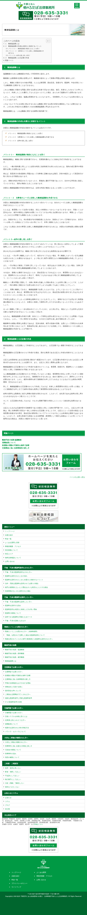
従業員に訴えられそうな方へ (15, 720)
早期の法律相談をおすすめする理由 (17, 683)
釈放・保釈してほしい (13, 772)
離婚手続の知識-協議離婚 (11, 440)
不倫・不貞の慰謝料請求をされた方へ (18, 572)
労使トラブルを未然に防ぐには (16, 716)
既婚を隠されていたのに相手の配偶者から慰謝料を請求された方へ (29, 639)
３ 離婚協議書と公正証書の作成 (17, 58)
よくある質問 (41, 872)
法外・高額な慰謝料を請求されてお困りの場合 (21, 583)
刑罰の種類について (12, 757)
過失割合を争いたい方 (13, 690)
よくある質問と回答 (12, 542)
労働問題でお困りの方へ (14, 712)
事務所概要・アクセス (13, 546)
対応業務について (11, 550)
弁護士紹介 (9, 535)
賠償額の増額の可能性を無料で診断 (15, 445)
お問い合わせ (10, 561)
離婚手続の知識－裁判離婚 (14, 657)
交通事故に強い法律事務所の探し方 (15, 448)
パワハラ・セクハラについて (15, 731)
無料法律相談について (13, 557)
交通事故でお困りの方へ (14, 671)
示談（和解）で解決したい (14, 783)
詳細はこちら (38, 824)
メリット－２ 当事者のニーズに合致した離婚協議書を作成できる (26, 52)
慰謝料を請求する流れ (13, 605)
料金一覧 (8, 539)
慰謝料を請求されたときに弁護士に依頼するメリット (24, 579)
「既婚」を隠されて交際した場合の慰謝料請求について (25, 635)
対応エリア (9, 554)
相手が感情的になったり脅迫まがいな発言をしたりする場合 (26, 587)
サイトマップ (16, 887)
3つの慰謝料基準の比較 (13, 702)
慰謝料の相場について (13, 613)
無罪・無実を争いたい (13, 768)
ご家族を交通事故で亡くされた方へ (17, 694)
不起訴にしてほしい (12, 775)
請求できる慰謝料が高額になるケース (18, 617)
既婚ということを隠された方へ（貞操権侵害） (21, 631)
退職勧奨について (9, 442)
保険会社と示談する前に (14, 687)
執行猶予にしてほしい (13, 779)
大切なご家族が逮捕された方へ (16, 742)
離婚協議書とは (10, 661)
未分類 (7, 809)
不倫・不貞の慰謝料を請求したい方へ (18, 602)
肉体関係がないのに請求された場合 (17, 591)
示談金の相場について (13, 749)
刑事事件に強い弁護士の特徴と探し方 (18, 746)
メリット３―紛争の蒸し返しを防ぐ (19, 55)
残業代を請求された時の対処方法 (17, 727)
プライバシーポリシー (19, 883)
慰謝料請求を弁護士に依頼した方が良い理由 (21, 609)
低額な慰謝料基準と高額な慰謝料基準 (18, 698)
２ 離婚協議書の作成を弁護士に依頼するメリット (23, 46)
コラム (7, 801)
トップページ (10, 531)
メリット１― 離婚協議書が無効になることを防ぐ (24, 48)
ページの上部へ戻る (77, 477)
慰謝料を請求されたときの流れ (16, 576)
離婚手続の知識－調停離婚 (14, 653)
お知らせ (8, 797)
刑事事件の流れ (10, 753)
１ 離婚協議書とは (12, 43)
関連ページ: (9, 60)
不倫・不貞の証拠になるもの (15, 620)
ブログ (7, 805)
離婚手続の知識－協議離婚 (14, 649)
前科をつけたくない (12, 787)
